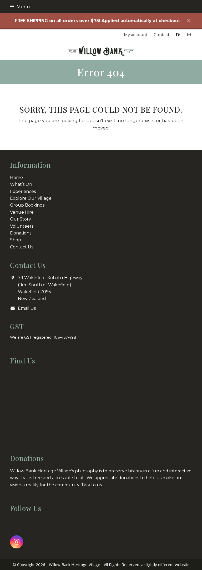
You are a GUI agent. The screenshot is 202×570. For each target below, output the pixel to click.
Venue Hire (22, 212)
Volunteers (21, 226)
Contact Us (21, 246)
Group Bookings (27, 205)
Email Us (27, 308)
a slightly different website (165, 564)
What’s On (21, 184)
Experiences (23, 191)
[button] (20, 6)
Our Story (20, 219)
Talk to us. (92, 484)
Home (16, 177)
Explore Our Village (31, 198)
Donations (20, 233)
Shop (15, 239)
